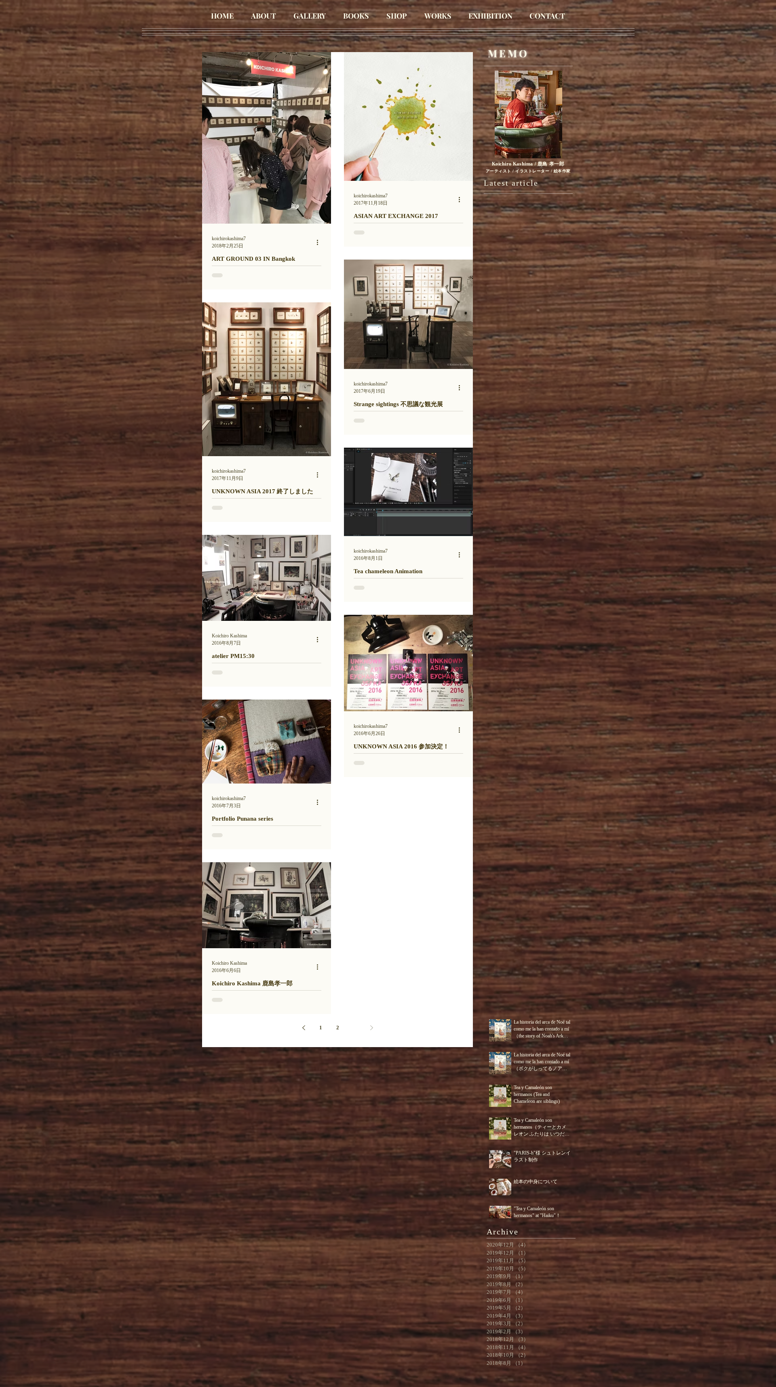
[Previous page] (303, 1027)
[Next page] (371, 1027)
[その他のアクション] (320, 242)
